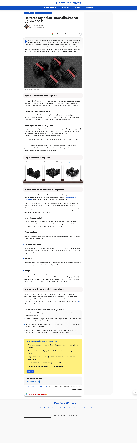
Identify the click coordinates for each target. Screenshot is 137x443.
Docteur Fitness (68, 3)
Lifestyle (89, 8)
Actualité (39, 407)
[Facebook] (58, 412)
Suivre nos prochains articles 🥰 (37, 394)
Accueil (26, 386)
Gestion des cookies (88, 407)
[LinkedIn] (72, 412)
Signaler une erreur (77, 389)
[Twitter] (63, 412)
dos (78, 301)
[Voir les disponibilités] (53, 173)
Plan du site (46, 407)
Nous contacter (67, 407)
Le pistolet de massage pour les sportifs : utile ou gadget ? (46, 366)
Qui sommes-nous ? (56, 407)
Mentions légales (77, 407)
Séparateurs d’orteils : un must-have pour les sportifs (45, 363)
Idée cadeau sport (32, 381)
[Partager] (135, 392)
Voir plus (30, 371)
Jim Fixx (34, 27)
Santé (77, 8)
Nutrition (66, 8)
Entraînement (50, 8)
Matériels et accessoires (44, 13)
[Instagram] (67, 412)
